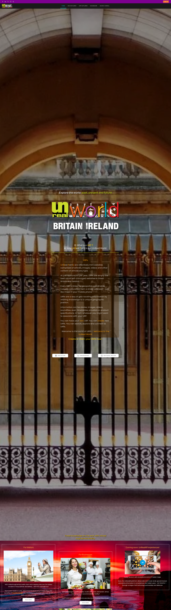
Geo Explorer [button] (72, 5)
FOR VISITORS (61, 355)
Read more (28, 599)
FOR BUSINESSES (84, 355)
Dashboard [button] (93, 5)
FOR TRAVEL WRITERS (109, 355)
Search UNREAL (104, 5)
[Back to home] (7, 6)
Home (63, 5)
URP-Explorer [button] (83, 5)
